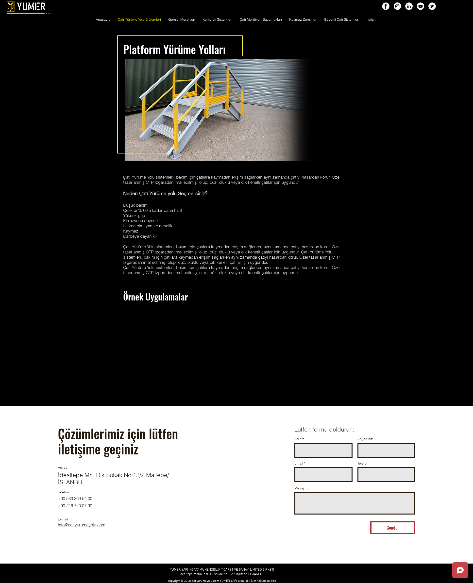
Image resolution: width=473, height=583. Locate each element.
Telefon (363, 463)
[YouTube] (420, 6)
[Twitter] (432, 6)
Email (298, 463)
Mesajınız (301, 488)
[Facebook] (385, 6)
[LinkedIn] (409, 6)
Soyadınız (365, 439)
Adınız (299, 439)
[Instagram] (397, 6)
